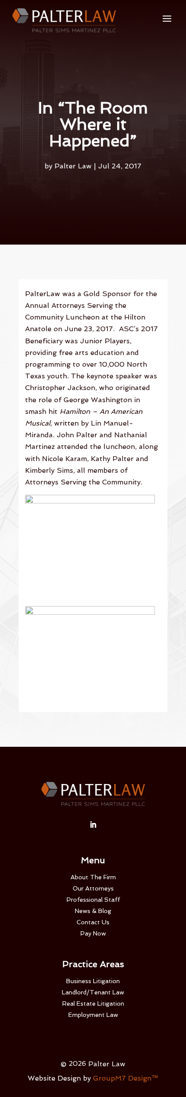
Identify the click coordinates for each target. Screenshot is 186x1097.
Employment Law (93, 1014)
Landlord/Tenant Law (93, 992)
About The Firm (93, 877)
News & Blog (93, 910)
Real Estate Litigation (93, 1003)
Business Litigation (93, 981)
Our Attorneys (93, 888)
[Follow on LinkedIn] (93, 825)
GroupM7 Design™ (125, 1078)
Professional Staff (93, 899)
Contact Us (93, 922)
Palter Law (73, 166)
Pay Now (93, 933)
